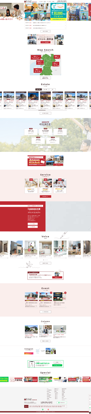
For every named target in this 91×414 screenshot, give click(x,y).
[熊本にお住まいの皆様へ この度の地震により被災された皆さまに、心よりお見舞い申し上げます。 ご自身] (37, 351)
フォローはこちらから (28, 353)
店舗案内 (53, 1)
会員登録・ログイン (56, 388)
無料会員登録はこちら (45, 196)
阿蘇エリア (56, 398)
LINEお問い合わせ (62, 402)
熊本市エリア (56, 393)
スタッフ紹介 (63, 396)
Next (67, 12)
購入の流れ (48, 391)
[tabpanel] (64, 12)
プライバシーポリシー (64, 398)
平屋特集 (48, 398)
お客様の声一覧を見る (45, 263)
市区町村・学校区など (45, 78)
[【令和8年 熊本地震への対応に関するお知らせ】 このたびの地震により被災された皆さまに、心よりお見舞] (42, 351)
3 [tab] (44, 19)
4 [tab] (45, 19)
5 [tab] (46, 19)
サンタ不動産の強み (32, 226)
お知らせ (63, 397)
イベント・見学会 (49, 392)
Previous (24, 12)
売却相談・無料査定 (64, 388)
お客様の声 (63, 391)
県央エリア (56, 396)
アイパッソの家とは (49, 1)
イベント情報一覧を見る (45, 311)
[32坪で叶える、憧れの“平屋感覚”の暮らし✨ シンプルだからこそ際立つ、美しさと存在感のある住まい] (48, 351)
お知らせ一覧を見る (45, 31)
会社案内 (63, 393)
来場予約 (48, 393)
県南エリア (56, 397)
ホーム (47, 388)
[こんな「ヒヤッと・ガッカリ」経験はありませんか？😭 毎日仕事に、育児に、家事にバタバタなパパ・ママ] (53, 351)
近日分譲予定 (48, 396)
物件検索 (45, 1)
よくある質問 (63, 392)
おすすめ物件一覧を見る (45, 113)
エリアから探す (41, 1)
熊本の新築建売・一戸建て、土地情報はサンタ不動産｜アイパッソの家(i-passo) (30, 1)
